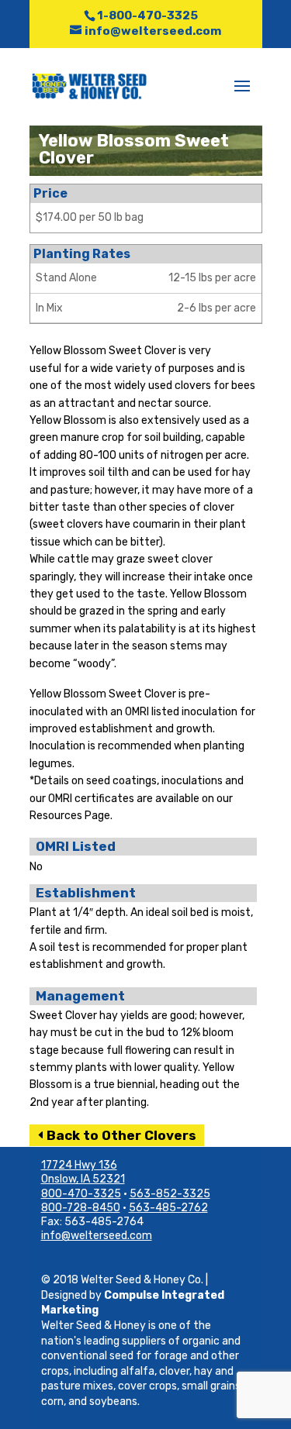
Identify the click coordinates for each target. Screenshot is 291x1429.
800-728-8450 (80, 1207)
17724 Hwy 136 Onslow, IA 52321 (83, 1172)
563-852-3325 (170, 1193)
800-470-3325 (81, 1193)
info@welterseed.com (96, 1235)
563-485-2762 (168, 1207)
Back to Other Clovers (121, 1135)
